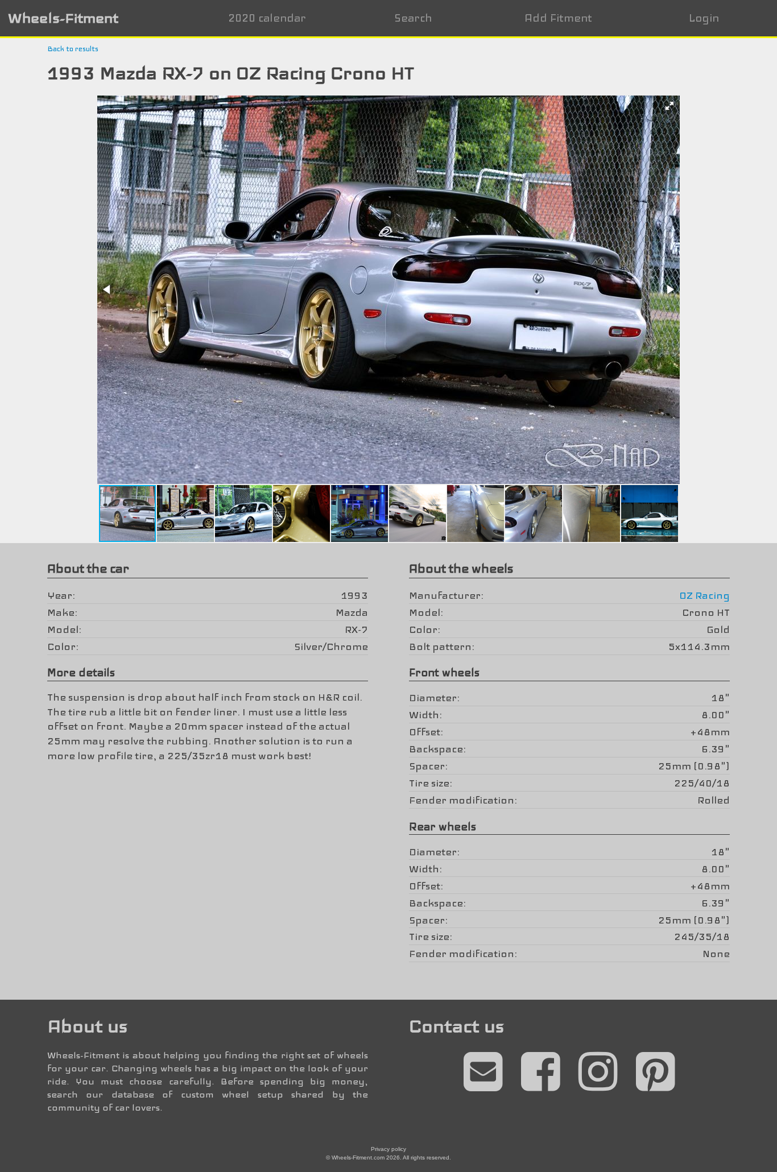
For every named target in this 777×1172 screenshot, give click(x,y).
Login (704, 17)
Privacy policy (388, 1149)
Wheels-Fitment (63, 18)
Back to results (72, 48)
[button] (669, 106)
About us (87, 1026)
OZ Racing (704, 595)
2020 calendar (267, 17)
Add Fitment (558, 17)
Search (413, 17)
